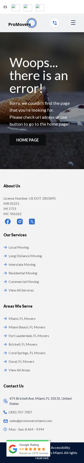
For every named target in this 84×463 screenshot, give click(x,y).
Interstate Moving (22, 264)
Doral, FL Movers (21, 361)
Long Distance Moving (25, 256)
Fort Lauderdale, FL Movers (29, 336)
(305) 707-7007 (20, 412)
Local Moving (19, 247)
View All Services (21, 290)
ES (5, 7)
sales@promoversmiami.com (30, 421)
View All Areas (19, 370)
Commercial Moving (24, 281)
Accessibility (60, 447)
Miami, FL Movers (22, 318)
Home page (27, 140)
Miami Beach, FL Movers (27, 327)
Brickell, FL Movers (23, 344)
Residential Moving (23, 273)
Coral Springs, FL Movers (27, 353)
